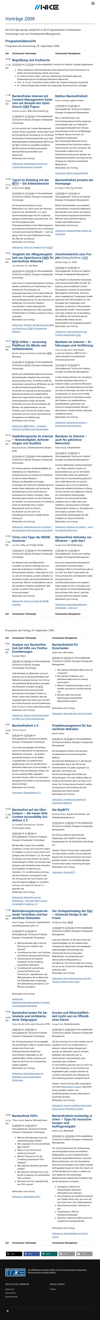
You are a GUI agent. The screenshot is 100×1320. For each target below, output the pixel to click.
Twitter (53, 1289)
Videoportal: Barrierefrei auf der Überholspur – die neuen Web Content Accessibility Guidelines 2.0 (29, 900)
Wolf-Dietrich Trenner (71, 1086)
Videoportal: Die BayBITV (63, 872)
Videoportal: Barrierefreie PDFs (26, 1196)
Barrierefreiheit (11, 1296)
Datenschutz (10, 1293)
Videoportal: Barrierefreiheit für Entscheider (72, 713)
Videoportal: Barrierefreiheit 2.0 (26, 792)
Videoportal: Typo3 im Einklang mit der (32, 247)
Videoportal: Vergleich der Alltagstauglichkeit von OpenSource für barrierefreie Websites (33, 328)
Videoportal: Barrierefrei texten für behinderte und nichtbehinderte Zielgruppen (27, 1077)
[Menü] (92, 3)
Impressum (9, 1289)
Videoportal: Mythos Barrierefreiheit (71, 173)
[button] (14, 1254)
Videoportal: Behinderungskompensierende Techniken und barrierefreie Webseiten (31, 1002)
